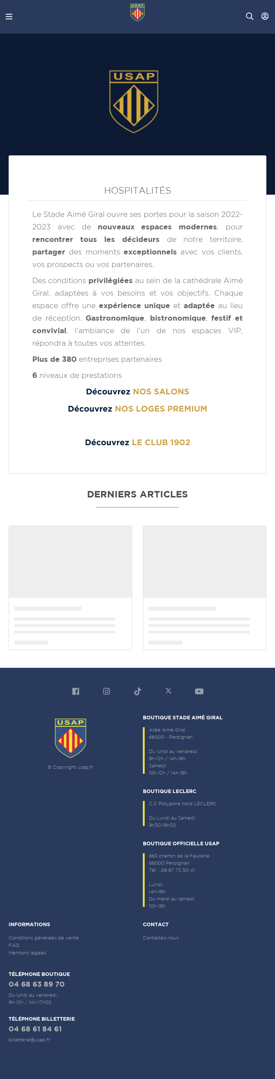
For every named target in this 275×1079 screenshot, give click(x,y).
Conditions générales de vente (44, 938)
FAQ (14, 945)
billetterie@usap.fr (29, 1039)
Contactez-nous (161, 938)
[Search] (250, 16)
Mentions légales (27, 953)
